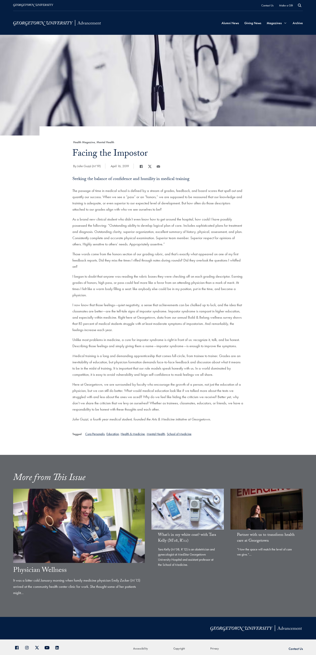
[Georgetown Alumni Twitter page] (38, 647)
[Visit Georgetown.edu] (33, 5)
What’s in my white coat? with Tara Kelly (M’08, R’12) (187, 538)
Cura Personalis (95, 434)
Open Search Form (299, 5)
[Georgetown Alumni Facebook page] (18, 647)
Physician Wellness (40, 571)
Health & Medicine (133, 434)
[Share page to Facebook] (141, 166)
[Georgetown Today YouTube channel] (48, 647)
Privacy (214, 648)
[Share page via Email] (158, 166)
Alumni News (230, 23)
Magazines (274, 23)
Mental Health (156, 434)
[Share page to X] (150, 166)
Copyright (179, 648)
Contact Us (267, 5)
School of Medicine (179, 434)
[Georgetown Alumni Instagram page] (28, 647)
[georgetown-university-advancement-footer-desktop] (57, 23)
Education (112, 434)
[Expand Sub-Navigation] (285, 23)
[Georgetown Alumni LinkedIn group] (58, 647)
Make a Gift (286, 5)
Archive (298, 23)
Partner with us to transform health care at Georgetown (266, 538)
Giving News (252, 23)
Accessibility (140, 648)
